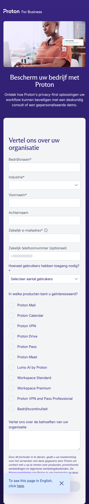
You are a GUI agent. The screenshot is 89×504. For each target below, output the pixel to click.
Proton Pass (27, 346)
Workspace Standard (34, 378)
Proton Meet (27, 357)
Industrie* (16, 177)
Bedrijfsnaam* (20, 159)
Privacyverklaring (20, 472)
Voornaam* (18, 195)
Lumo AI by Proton (32, 367)
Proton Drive (27, 336)
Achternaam (18, 212)
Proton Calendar (30, 315)
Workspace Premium (34, 388)
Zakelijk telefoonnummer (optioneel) (38, 248)
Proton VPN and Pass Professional (45, 398)
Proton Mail (26, 305)
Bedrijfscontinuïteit (32, 409)
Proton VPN (26, 326)
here (20, 486)
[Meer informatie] (46, 230)
